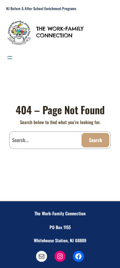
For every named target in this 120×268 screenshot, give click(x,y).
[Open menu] (10, 57)
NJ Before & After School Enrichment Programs (41, 8)
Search (95, 140)
